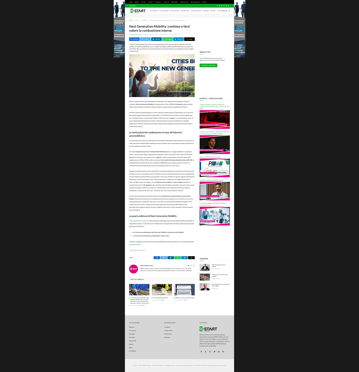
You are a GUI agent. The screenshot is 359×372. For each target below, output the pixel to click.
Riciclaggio (175, 10)
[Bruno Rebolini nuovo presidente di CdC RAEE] (205, 286)
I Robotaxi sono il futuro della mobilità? (220, 275)
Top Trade (143, 2)
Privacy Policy (168, 334)
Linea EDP (150, 2)
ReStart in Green (184, 2)
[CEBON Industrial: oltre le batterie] (205, 267)
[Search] (229, 11)
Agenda (206, 10)
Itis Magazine (158, 2)
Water (213, 10)
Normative (185, 10)
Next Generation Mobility (137, 250)
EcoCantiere (164, 10)
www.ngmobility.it (135, 244)
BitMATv (137, 2)
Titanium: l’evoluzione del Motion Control (212, 180)
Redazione (167, 337)
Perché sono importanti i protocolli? (210, 157)
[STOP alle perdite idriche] (162, 289)
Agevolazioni (196, 10)
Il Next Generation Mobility (138, 221)
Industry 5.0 (166, 2)
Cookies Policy (168, 330)
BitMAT (131, 2)
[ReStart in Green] (138, 11)
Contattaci (204, 2)
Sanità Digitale (174, 2)
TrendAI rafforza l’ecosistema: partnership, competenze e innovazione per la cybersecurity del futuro (214, 106)
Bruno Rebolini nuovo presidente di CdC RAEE (220, 285)
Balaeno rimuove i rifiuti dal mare (185, 297)
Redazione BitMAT (136, 34)
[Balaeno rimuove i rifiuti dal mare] (184, 289)
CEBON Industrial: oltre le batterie (218, 265)
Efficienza (154, 10)
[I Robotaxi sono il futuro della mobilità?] (205, 277)
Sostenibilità (222, 10)
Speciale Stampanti (195, 2)
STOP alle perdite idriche (146, 6)
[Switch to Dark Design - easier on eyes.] (226, 11)
